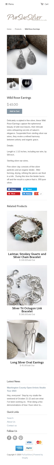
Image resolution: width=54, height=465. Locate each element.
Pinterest (21, 438)
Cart (46, 4)
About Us (11, 422)
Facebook (9, 438)
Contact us (12, 425)
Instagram (15, 438)
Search (10, 418)
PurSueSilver (26, 455)
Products (18, 29)
